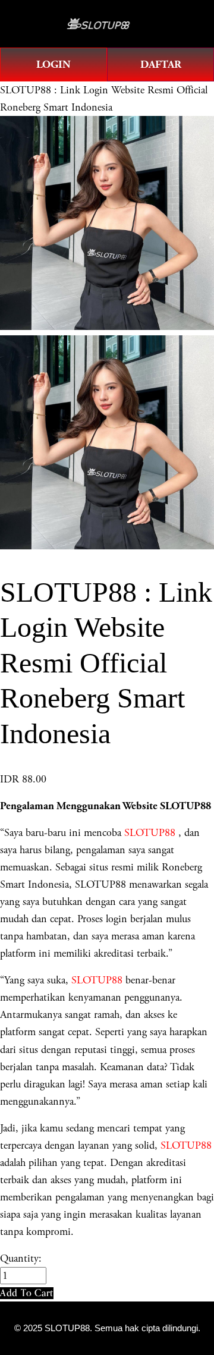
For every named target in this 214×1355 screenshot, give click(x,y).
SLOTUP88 (149, 833)
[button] (27, 1293)
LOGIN (53, 64)
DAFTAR (160, 64)
